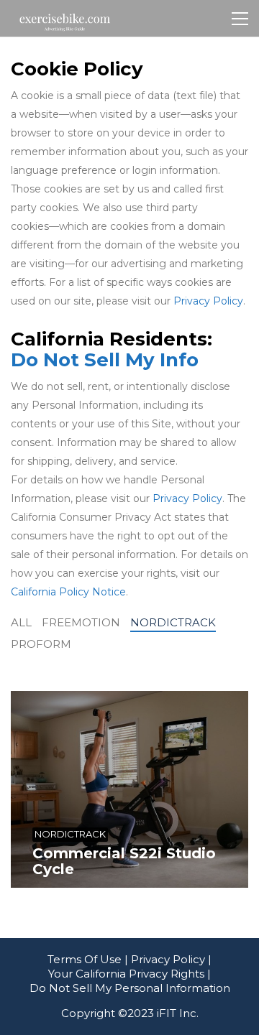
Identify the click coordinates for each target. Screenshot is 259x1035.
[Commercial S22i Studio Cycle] (129, 789)
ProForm (41, 644)
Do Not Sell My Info (105, 360)
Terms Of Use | (87, 959)
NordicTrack (173, 622)
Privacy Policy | (171, 959)
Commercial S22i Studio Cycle (124, 861)
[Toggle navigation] (240, 19)
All (21, 622)
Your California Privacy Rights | (129, 973)
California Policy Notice (68, 591)
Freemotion (81, 622)
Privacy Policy (208, 300)
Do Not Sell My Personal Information (129, 988)
